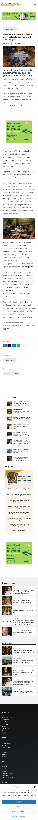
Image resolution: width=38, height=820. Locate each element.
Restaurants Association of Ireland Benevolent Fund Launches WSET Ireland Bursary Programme (23, 622)
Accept (19, 802)
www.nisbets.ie (9, 326)
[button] (35, 787)
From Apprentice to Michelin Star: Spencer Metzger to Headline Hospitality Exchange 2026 (23, 592)
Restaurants (5, 726)
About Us (4, 766)
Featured (4, 750)
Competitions (6, 747)
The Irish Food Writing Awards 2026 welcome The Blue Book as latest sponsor (23, 672)
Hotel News (5, 722)
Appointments (6, 743)
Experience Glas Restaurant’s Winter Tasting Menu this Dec (21, 411)
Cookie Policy (15, 816)
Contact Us (5, 771)
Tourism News (6, 728)
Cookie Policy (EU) (7, 773)
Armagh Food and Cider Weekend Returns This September (20, 403)
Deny (19, 807)
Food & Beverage (7, 717)
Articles (4, 745)
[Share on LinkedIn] (14, 345)
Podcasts (4, 756)
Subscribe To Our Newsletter (10, 778)
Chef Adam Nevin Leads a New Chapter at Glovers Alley (21, 426)
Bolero (7, 373)
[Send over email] (18, 345)
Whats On (5, 731)
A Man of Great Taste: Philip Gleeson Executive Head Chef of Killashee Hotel (24, 632)
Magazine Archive (19, 530)
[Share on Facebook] (5, 345)
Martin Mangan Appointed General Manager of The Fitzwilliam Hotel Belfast (21, 458)
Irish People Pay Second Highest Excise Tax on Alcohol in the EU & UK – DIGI (24, 652)
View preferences (19, 812)
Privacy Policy (22, 816)
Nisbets (16, 373)
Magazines (5, 754)
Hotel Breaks (5, 719)
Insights (4, 752)
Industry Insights (10, 29)
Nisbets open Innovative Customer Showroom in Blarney (20, 451)
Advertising (5, 769)
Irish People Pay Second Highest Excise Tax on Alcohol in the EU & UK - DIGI (21, 434)
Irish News (5, 724)
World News (5, 733)
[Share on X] (9, 345)
